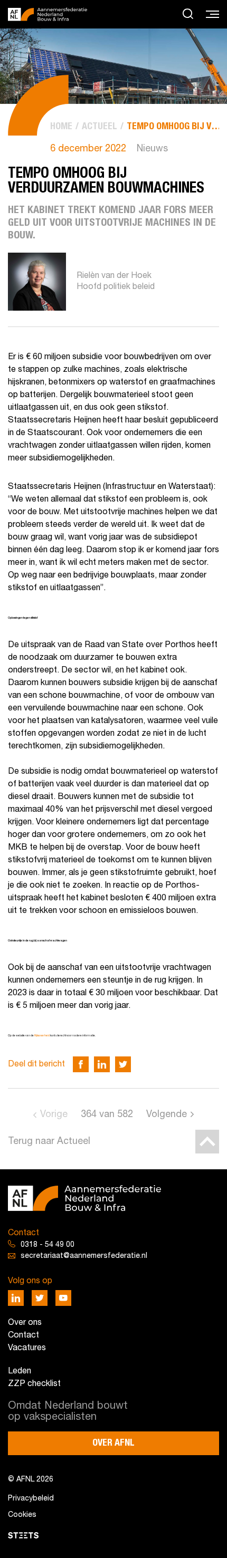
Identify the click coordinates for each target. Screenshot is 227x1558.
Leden (19, 1371)
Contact (23, 1335)
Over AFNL (113, 1443)
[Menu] (212, 15)
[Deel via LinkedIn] (102, 1064)
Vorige (54, 1114)
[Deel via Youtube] (63, 1298)
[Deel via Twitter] (123, 1064)
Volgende (166, 1114)
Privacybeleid (31, 1498)
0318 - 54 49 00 (47, 1245)
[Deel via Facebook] (81, 1064)
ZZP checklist (34, 1384)
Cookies (22, 1515)
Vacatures (27, 1348)
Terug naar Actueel (49, 1141)
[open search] (188, 14)
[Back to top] (207, 1141)
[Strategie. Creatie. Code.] (23, 1535)
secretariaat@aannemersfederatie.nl (84, 1256)
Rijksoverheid (42, 1036)
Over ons (25, 1322)
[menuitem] (61, 127)
